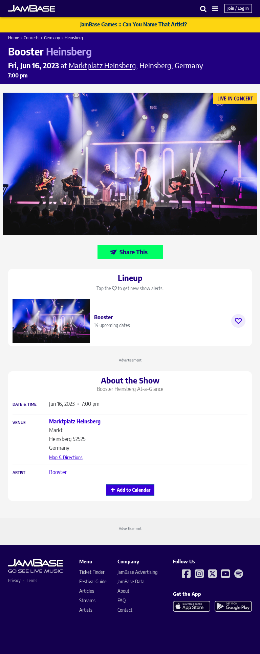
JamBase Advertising (137, 572)
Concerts (31, 37)
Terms (32, 580)
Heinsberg (74, 37)
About (123, 591)
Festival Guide (93, 581)
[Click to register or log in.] (238, 321)
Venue (19, 423)
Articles (86, 591)
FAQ (121, 600)
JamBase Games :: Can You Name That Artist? (133, 24)
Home (13, 37)
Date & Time (25, 404)
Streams (87, 600)
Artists (85, 610)
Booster (58, 472)
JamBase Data (131, 581)
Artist (19, 473)
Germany (52, 37)
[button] (203, 8)
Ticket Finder (92, 572)
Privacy (14, 580)
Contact (124, 610)
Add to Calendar (133, 490)
